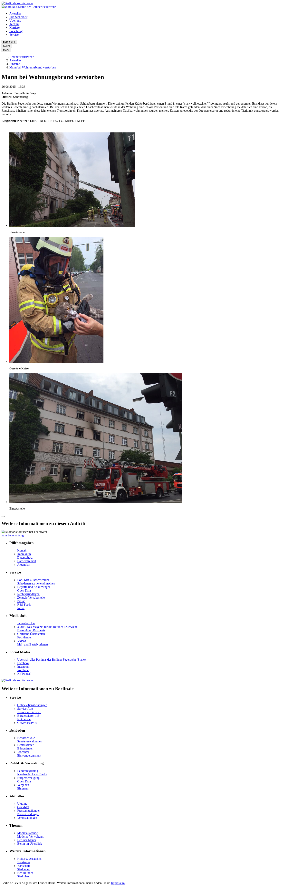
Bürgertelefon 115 (28, 715)
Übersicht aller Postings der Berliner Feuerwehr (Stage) (51, 659)
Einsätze (14, 64)
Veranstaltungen (27, 817)
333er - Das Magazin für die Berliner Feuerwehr (47, 626)
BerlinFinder (25, 872)
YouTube (23, 670)
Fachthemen (24, 637)
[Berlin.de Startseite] (17, 3)
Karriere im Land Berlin (32, 774)
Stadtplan (23, 876)
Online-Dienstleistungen (32, 705)
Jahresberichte (26, 623)
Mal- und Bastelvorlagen (32, 644)
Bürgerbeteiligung (28, 778)
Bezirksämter (25, 745)
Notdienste (24, 719)
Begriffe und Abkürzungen (34, 587)
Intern (20, 608)
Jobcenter (23, 752)
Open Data (24, 590)
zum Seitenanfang (13, 535)
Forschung (16, 31)
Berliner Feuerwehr (21, 56)
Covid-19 (23, 807)
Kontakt (22, 550)
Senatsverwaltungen (29, 741)
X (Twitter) (24, 673)
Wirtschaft (23, 865)
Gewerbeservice (27, 722)
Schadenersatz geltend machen (36, 583)
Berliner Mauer (26, 840)
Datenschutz (25, 557)
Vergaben (23, 785)
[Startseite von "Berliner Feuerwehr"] (29, 6)
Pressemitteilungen (28, 810)
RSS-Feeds (24, 604)
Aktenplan (23, 564)
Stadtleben (23, 869)
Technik (14, 24)
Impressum (24, 554)
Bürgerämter (25, 748)
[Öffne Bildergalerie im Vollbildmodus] (3, 516)
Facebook (23, 663)
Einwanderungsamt (29, 755)
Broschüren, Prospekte (31, 630)
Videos (21, 641)
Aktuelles (15, 13)
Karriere (14, 27)
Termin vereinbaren (29, 712)
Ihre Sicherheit (18, 17)
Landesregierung (27, 770)
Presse (21, 601)
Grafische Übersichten (31, 633)
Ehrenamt (23, 788)
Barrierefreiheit (26, 561)
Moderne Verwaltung (30, 836)
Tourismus (23, 862)
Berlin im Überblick (29, 843)
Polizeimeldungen (28, 814)
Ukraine (22, 803)
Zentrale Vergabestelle (31, 597)
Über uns (15, 20)
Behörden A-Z (26, 737)
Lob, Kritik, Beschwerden (33, 580)
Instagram (23, 666)
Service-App (25, 708)
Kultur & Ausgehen (29, 858)
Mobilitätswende (27, 833)
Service (14, 34)
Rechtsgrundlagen (28, 594)
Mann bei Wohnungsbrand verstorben (32, 67)
